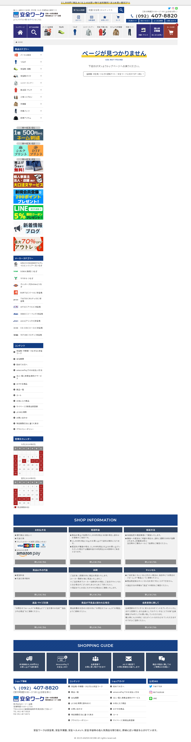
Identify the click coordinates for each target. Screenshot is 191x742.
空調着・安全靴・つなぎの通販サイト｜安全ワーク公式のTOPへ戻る (114, 74)
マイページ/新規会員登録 (27, 406)
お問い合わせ (171, 21)
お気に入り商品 (22, 401)
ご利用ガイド (132, 21)
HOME (20, 42)
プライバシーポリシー (25, 429)
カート (18, 395)
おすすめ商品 (21, 384)
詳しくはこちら (40, 562)
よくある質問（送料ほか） (81, 703)
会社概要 (20, 359)
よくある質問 (158, 21)
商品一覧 (20, 389)
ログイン (31, 19)
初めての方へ (145, 21)
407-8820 (156, 15)
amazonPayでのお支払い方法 (29, 370)
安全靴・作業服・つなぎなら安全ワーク (29, 352)
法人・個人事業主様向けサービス (29, 377)
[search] (121, 10)
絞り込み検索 (79, 10)
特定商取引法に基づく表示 (27, 423)
